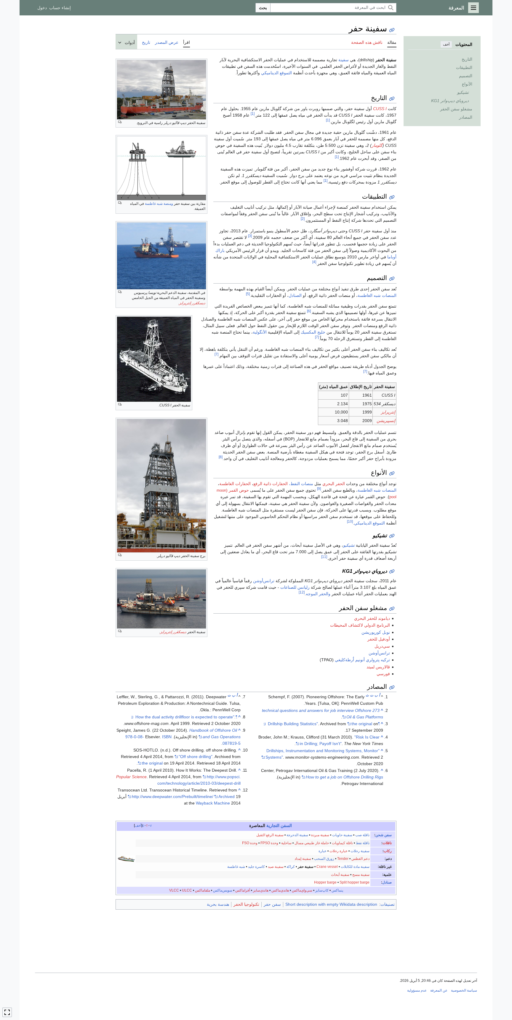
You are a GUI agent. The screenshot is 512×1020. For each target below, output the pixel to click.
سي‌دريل (382, 646)
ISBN (167, 736)
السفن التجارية (279, 825)
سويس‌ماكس (222, 890)
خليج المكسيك (313, 332)
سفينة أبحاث (340, 875)
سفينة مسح (360, 875)
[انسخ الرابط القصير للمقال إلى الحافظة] (392, 30)
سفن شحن (383, 835)
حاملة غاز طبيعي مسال (312, 843)
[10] (350, 521)
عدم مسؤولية (417, 990)
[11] (324, 557)
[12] (302, 592)
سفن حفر (272, 904)
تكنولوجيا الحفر (246, 904)
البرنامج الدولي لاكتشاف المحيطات (360, 625)
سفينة (343, 59)
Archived (226, 796)
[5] (248, 294)
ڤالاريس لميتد (378, 667)
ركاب (388, 851)
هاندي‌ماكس (280, 890)
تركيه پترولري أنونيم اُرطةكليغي (362, 659)
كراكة (291, 867)
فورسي (383, 673)
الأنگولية (260, 332)
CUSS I (380, 108)
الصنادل (295, 295)
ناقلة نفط (362, 843)
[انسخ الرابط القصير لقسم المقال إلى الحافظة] (392, 98)
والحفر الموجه (318, 593)
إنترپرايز (388, 412)
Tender (342, 859)
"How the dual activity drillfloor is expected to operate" (186, 717)
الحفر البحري (333, 483)
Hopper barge (325, 882)
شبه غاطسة (236, 867)
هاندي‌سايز (260, 890)
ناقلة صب (362, 835)
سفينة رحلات (360, 851)
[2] (303, 219)
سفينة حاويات (342, 835)
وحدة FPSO (269, 843)
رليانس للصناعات (295, 587)
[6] (309, 311)
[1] (253, 114)
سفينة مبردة (320, 835)
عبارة (323, 851)
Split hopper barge (354, 882)
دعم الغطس (360, 859)
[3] (250, 236)
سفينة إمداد (303, 859)
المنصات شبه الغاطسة (377, 295)
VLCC (174, 890)
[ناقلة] (126, 859)
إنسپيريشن (386, 420)
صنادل (387, 882)
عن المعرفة (438, 990)
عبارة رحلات (338, 851)
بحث (263, 7)
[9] (319, 488)
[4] (314, 262)
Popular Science (131, 776)
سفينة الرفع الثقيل (270, 835)
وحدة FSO (249, 843)
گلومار (377, 145)
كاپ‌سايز (322, 890)
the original (361, 723)
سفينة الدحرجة (297, 835)
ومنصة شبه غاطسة (159, 204)
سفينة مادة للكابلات (355, 867)
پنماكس (337, 890)
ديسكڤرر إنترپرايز (192, 303)
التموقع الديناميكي (276, 72)
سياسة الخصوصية (464, 990)
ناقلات (387, 843)
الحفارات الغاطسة (235, 483)
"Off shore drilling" (195, 756)
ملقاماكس (202, 890)
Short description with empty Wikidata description (331, 904)
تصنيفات (387, 904)
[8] (221, 457)
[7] (317, 337)
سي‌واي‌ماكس (302, 890)
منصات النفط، (301, 483)
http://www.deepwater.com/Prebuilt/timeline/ (172, 796)
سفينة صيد (276, 867)
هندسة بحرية (218, 904)
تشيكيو (349, 545)
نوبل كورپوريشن (375, 632)
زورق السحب (324, 859)
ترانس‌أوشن (263, 580)
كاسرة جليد (256, 867)
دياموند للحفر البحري (372, 618)
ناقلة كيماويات (342, 843)
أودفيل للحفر (378, 639)
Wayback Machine (213, 803)
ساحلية (286, 843)
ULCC (187, 890)
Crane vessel (327, 867)
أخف (446, 44)
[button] (473, 7)
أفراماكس (242, 890)
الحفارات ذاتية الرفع (270, 483)
